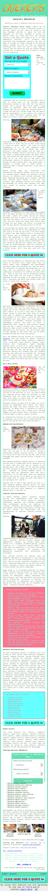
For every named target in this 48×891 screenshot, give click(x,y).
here (38, 747)
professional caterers (25, 41)
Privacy (43, 873)
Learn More (26, 889)
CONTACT (36, 15)
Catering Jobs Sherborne (32, 844)
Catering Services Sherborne (15, 750)
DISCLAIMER (42, 15)
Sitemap (4, 873)
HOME (22, 15)
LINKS (26, 15)
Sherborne (6, 338)
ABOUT (31, 15)
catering (42, 43)
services (28, 336)
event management (22, 264)
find (9, 732)
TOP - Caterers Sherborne (12, 850)
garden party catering (36, 673)
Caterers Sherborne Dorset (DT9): (17, 26)
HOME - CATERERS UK (24, 864)
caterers (27, 181)
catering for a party (29, 660)
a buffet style (33, 228)
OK (36, 889)
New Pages (13, 873)
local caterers (19, 686)
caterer (30, 223)
